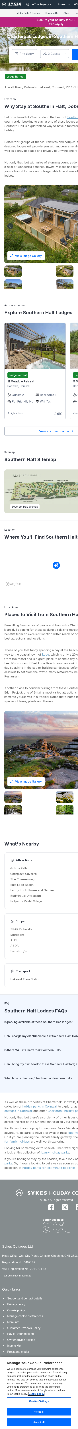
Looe (45, 654)
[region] (39, 1393)
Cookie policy (36, 1394)
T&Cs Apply (56, 24)
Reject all (39, 1411)
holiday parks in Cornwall (39, 1106)
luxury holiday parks (55, 1152)
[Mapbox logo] (13, 584)
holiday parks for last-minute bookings (48, 1168)
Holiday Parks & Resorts (28, 13)
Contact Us (64, 4)
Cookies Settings (39, 1401)
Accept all (39, 1422)
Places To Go (51, 13)
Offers (66, 13)
